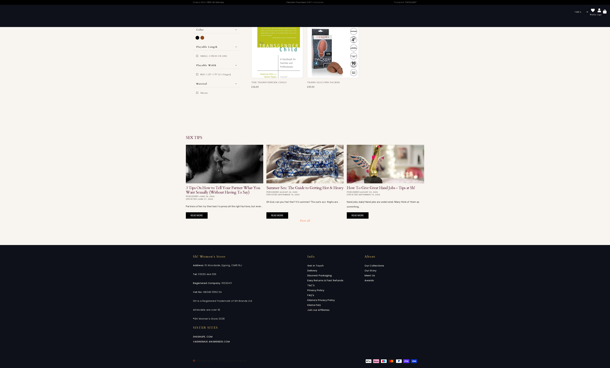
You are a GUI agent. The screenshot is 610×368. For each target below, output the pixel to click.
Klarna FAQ (314, 305)
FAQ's (310, 295)
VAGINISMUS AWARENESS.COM (211, 341)
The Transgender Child (269, 82)
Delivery (312, 270)
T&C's (311, 285)
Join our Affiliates (318, 310)
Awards (369, 280)
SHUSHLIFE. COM (202, 336)
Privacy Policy (315, 290)
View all (305, 220)
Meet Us (370, 275)
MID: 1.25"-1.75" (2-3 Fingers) (215, 74)
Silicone (204, 93)
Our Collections (374, 265)
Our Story (370, 270)
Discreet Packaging (319, 275)
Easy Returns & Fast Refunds (325, 280)
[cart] (604, 12)
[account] (599, 10)
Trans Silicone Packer (323, 82)
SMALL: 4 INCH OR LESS (213, 56)
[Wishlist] (592, 10)
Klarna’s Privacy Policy (321, 300)
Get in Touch (315, 265)
